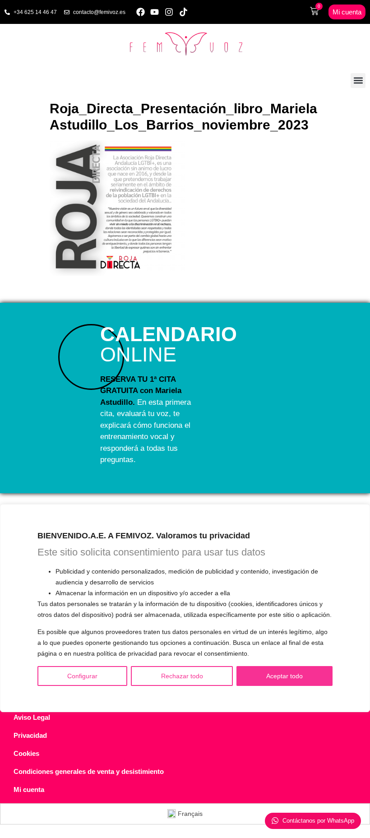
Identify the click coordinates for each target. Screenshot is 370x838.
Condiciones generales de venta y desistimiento (89, 771)
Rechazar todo (182, 676)
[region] (185, 608)
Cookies (26, 753)
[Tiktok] (183, 12)
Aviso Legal (32, 717)
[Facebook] (140, 12)
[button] (358, 80)
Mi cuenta (29, 789)
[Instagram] (169, 12)
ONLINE (168, 344)
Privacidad (30, 735)
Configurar (82, 676)
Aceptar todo (284, 676)
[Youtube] (155, 12)
